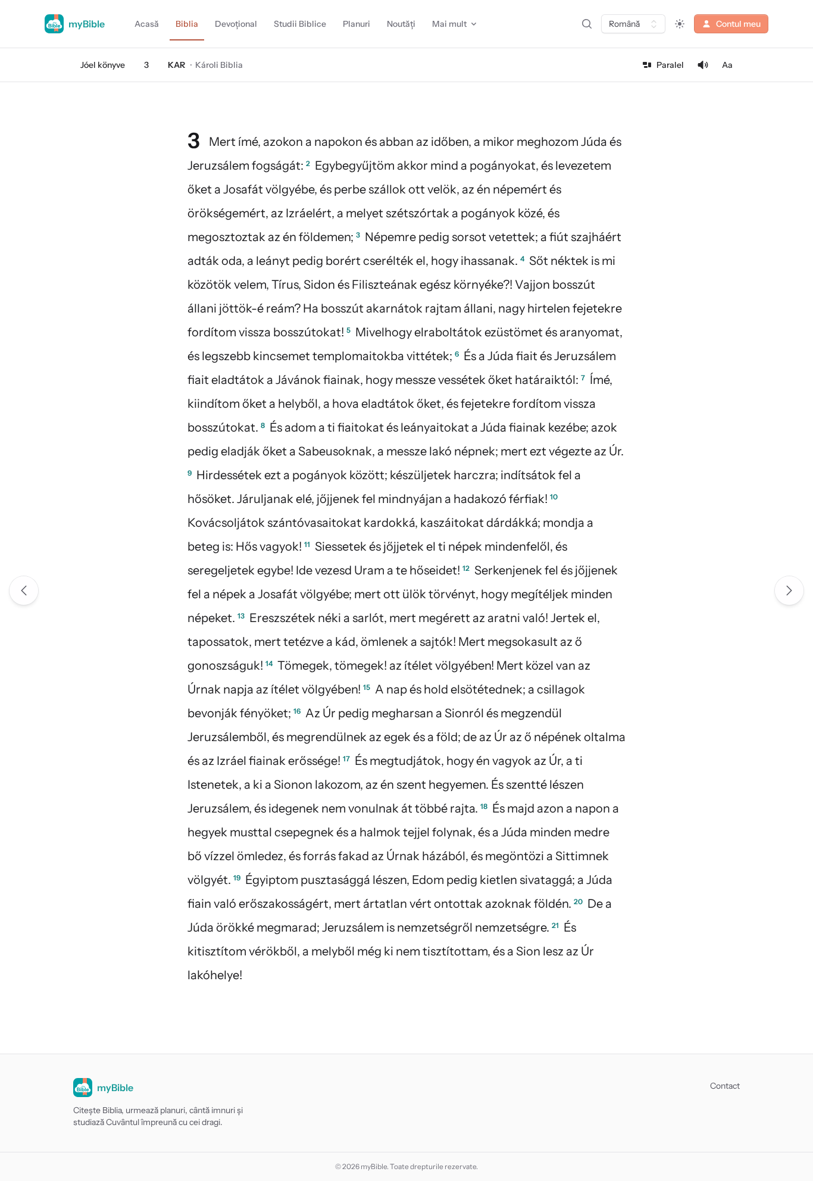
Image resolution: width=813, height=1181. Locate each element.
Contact (725, 1085)
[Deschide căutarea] (586, 23)
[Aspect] (679, 23)
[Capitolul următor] (789, 590)
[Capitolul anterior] (24, 590)
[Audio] (702, 64)
